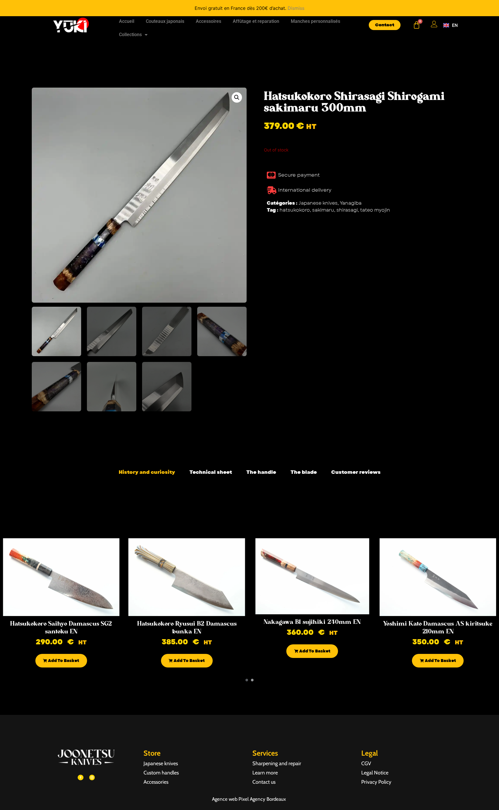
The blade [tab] (304, 472)
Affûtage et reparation (256, 21)
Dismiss (296, 8)
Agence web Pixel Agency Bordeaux (249, 799)
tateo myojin (375, 210)
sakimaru (323, 210)
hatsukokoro (295, 210)
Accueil (126, 21)
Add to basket (63, 660)
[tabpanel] (249, 486)
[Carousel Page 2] (252, 680)
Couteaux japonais (165, 21)
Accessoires (208, 21)
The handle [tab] (261, 472)
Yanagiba (351, 203)
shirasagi (347, 210)
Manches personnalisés (315, 21)
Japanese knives (318, 203)
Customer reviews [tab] (356, 472)
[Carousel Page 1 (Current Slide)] (246, 680)
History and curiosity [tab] (147, 472)
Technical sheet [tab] (210, 472)
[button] (237, 97)
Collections (130, 34)
